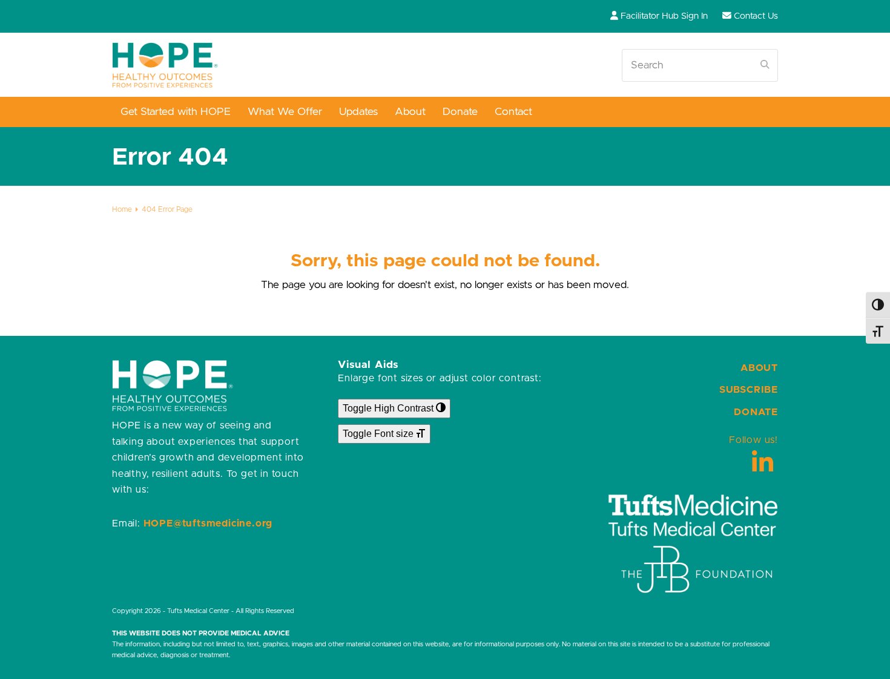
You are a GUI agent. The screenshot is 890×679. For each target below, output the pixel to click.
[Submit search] (765, 65)
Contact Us (756, 16)
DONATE (756, 412)
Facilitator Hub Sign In (664, 16)
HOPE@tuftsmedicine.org (208, 523)
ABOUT (759, 368)
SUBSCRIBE (748, 390)
